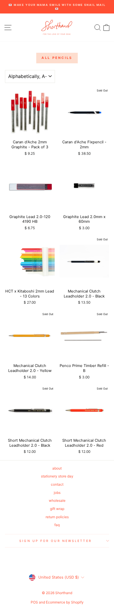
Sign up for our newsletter (55, 541)
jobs (57, 492)
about (57, 468)
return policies (57, 517)
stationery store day (57, 476)
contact (57, 484)
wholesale (57, 500)
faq (57, 525)
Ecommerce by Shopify (65, 602)
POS (34, 602)
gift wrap (57, 508)
